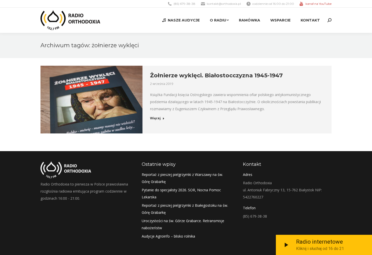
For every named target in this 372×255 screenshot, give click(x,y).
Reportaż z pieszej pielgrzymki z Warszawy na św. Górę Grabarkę (182, 178)
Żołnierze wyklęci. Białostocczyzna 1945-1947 (216, 75)
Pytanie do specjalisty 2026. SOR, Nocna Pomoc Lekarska (181, 193)
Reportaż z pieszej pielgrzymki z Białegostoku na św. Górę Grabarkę (185, 209)
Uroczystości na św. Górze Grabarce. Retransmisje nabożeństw (183, 224)
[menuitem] (181, 20)
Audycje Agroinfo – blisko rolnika (168, 236)
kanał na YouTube (318, 4)
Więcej (155, 118)
